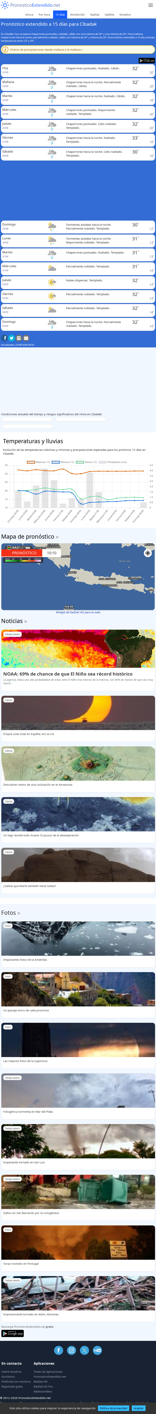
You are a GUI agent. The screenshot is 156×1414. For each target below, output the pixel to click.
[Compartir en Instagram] (18, 338)
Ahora (29, 14)
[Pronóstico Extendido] (30, 5)
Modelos (125, 14)
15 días (60, 14)
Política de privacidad (113, 1408)
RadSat (94, 14)
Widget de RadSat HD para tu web (78, 612)
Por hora (44, 14)
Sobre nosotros (11, 1371)
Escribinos (8, 1376)
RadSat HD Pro (43, 1386)
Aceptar (139, 1408)
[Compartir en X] (11, 338)
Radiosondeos (43, 1391)
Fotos (8, 913)
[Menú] (151, 5)
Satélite (109, 14)
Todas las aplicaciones (48, 1371)
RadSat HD (41, 1381)
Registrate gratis (12, 1386)
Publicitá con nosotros (16, 1381)
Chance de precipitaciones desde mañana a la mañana (46, 49)
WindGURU (77, 14)
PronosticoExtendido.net (50, 1376)
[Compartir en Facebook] (4, 338)
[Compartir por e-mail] (26, 338)
